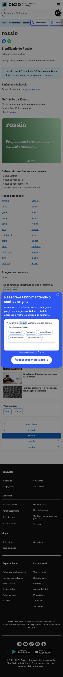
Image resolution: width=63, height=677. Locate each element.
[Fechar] (58, 295)
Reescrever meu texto (30, 359)
